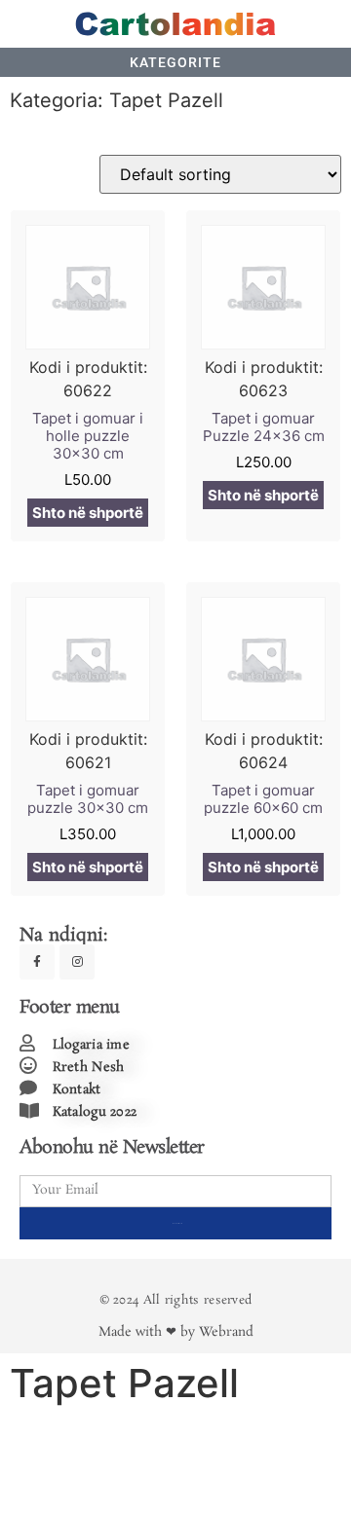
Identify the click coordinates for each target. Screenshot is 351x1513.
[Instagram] (77, 961)
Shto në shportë (87, 512)
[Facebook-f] (37, 961)
